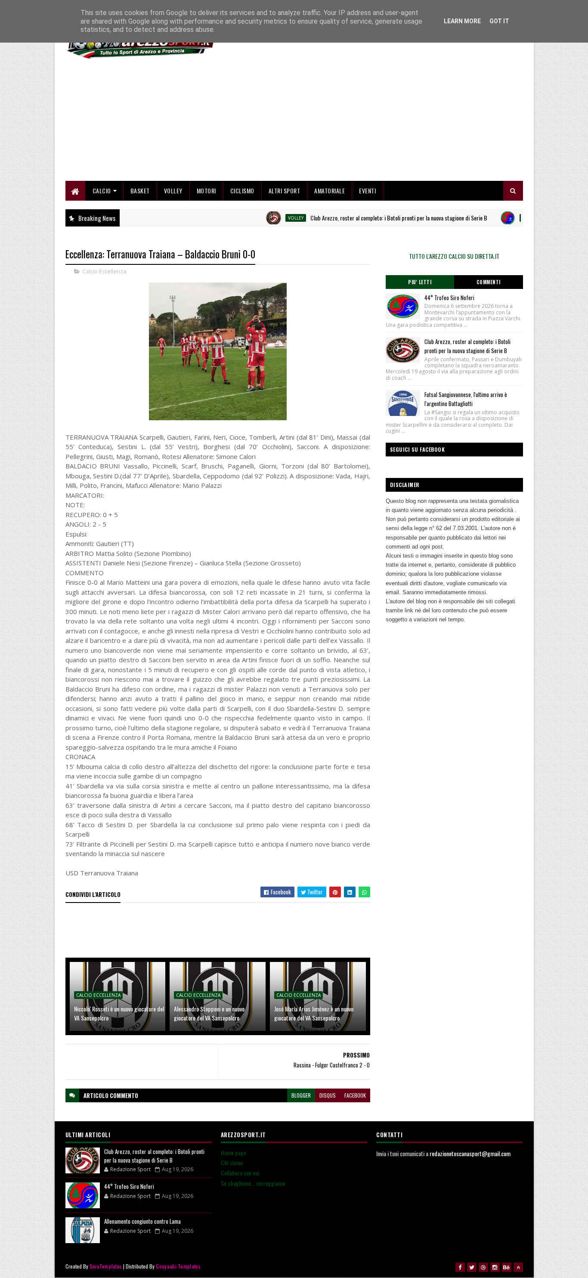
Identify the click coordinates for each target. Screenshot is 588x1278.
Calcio (102, 190)
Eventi (367, 190)
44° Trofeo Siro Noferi (449, 297)
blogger (301, 1095)
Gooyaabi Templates (178, 1266)
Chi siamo (232, 1162)
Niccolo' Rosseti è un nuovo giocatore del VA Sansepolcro (119, 1013)
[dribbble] (483, 1267)
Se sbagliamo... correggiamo (253, 1183)
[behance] (506, 1267)
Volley (173, 190)
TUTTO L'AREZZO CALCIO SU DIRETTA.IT (454, 256)
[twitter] (472, 1267)
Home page (233, 1152)
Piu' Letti (419, 282)
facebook (355, 1095)
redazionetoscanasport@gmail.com (470, 1153)
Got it (499, 21)
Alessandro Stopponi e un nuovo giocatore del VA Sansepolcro (209, 1013)
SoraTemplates (106, 1266)
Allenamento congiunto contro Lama (142, 1221)
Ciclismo (242, 190)
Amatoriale (329, 190)
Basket (140, 190)
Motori (206, 190)
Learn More (462, 21)
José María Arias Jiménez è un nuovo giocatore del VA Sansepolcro (313, 1013)
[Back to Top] (518, 1267)
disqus (327, 1095)
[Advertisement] (366, 120)
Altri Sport (284, 190)
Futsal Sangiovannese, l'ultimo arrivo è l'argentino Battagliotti (465, 399)
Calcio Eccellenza (104, 271)
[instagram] (495, 1267)
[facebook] (460, 1267)
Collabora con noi (240, 1172)
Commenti (489, 282)
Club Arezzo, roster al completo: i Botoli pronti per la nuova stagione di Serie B (376, 217)
